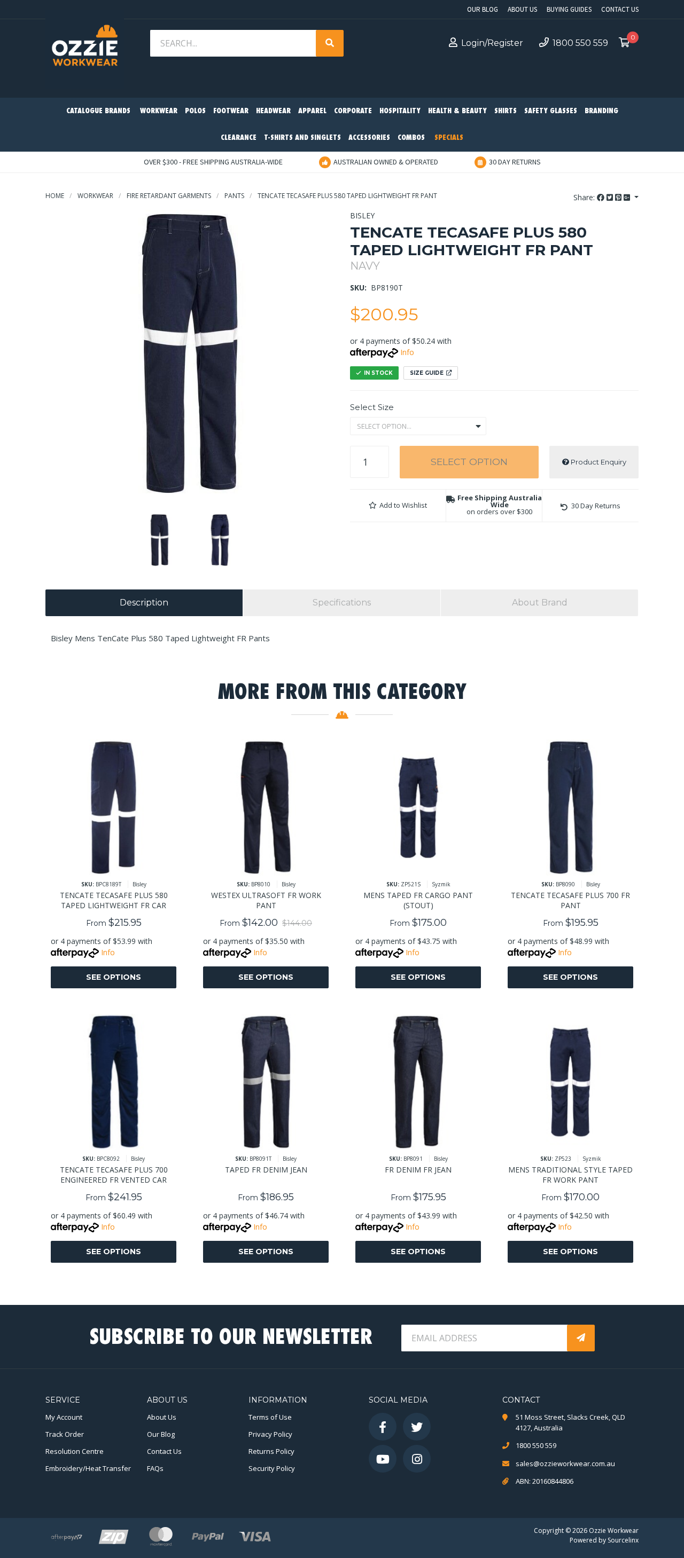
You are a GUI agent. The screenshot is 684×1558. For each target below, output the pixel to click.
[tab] (144, 602)
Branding (601, 111)
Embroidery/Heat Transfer (88, 1468)
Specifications (342, 602)
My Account (63, 1417)
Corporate (353, 111)
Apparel (312, 111)
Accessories (369, 138)
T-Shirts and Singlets (302, 138)
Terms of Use (270, 1417)
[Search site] (330, 43)
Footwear (230, 111)
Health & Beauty (457, 111)
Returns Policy (271, 1451)
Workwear (158, 111)
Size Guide (427, 372)
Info (407, 352)
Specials (448, 138)
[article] (113, 872)
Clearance (238, 138)
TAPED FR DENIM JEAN (266, 1169)
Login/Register (492, 43)
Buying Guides (569, 9)
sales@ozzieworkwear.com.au (565, 1463)
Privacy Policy (270, 1434)
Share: (585, 197)
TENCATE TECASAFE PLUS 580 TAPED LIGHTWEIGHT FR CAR (114, 900)
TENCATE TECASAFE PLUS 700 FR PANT (570, 900)
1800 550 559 (580, 43)
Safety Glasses (550, 111)
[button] (398, 506)
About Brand (540, 602)
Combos (411, 138)
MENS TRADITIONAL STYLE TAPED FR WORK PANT (570, 1174)
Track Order (64, 1434)
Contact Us (620, 9)
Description (144, 602)
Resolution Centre (74, 1451)
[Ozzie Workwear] (84, 48)
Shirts (505, 111)
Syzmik (441, 884)
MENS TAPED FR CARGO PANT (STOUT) (418, 900)
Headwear (273, 111)
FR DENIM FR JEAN (418, 1169)
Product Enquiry (597, 462)
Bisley (362, 215)
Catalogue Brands (98, 111)
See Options (113, 977)
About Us (522, 9)
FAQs (155, 1468)
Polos (195, 111)
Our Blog (482, 9)
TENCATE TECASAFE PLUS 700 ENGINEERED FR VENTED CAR (114, 1174)
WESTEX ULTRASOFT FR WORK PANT (266, 900)
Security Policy (271, 1468)
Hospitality (400, 111)
